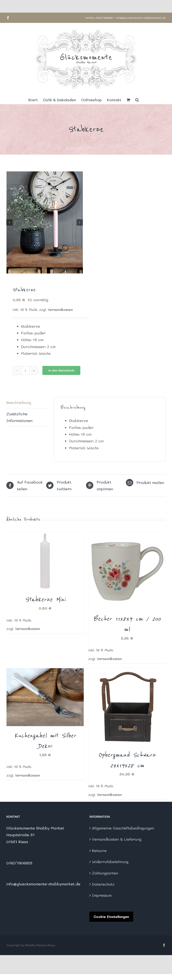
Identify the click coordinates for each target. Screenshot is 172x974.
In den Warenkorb (61, 370)
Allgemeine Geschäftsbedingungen (123, 828)
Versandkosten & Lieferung (116, 839)
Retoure (99, 850)
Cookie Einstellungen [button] (111, 916)
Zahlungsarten (105, 872)
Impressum (102, 895)
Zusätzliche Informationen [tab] (19, 417)
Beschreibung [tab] (18, 402)
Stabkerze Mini (45, 599)
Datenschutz (103, 884)
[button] (137, 100)
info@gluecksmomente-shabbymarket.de (141, 17)
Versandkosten (60, 309)
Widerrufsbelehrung (110, 861)
